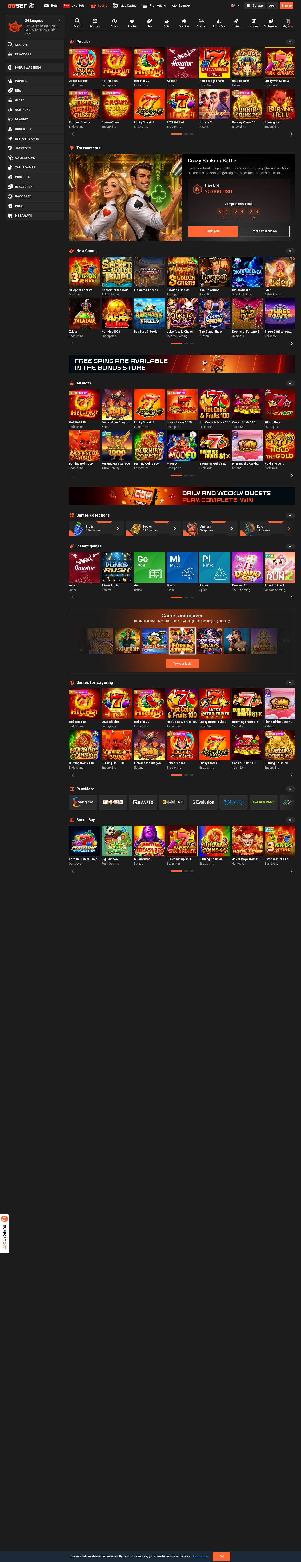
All (290, 41)
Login (272, 5)
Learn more (200, 1556)
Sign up (287, 5)
